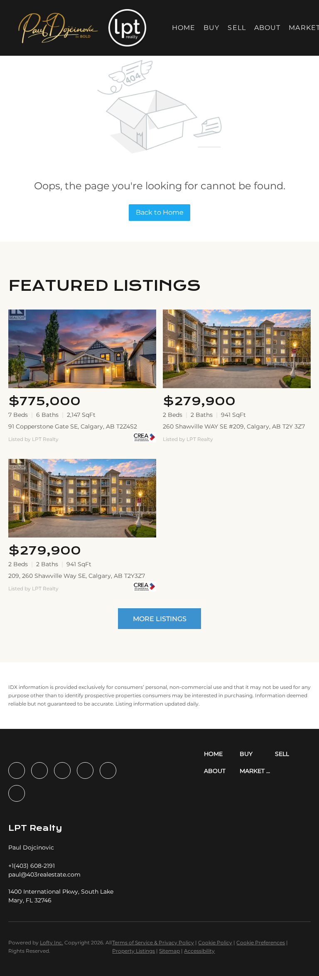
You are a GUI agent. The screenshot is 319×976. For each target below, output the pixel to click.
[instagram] (85, 770)
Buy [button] (211, 28)
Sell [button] (236, 28)
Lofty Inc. (51, 942)
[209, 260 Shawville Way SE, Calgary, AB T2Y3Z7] (82, 498)
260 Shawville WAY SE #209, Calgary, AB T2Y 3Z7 (234, 426)
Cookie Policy (215, 942)
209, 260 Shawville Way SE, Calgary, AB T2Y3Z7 (76, 576)
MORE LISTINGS (159, 619)
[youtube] (108, 770)
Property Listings (133, 951)
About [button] (267, 28)
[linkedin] (39, 770)
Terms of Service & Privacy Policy (153, 942)
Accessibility (199, 951)
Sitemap (169, 951)
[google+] (16, 793)
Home (183, 28)
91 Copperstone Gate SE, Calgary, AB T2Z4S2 (72, 426)
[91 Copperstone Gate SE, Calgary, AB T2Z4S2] (82, 349)
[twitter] (62, 770)
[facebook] (16, 770)
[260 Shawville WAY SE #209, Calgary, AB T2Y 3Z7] (237, 349)
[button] (57, 28)
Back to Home (160, 212)
